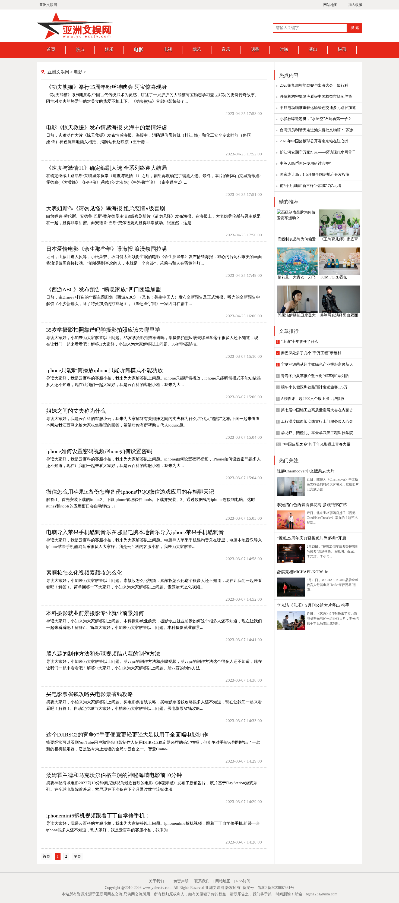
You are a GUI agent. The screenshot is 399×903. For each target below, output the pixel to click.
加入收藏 (355, 5)
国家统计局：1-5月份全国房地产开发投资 (315, 175)
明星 (255, 49)
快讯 (342, 49)
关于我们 (156, 881)
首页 (51, 49)
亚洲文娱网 (48, 5)
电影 (138, 49)
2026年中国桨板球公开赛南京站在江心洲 (314, 141)
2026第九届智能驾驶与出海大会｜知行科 (314, 85)
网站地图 (330, 5)
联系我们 (202, 881)
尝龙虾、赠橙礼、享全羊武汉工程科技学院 (317, 433)
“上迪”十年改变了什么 (299, 342)
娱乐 (109, 49)
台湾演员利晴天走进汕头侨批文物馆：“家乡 (317, 130)
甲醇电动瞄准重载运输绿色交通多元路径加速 (318, 108)
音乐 (225, 49)
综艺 (196, 49)
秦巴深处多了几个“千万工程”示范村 (311, 353)
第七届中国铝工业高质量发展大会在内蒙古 (317, 410)
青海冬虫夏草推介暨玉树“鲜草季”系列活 (315, 376)
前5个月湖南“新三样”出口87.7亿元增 (310, 186)
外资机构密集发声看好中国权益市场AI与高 (316, 97)
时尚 (284, 49)
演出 (313, 49)
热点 (80, 49)
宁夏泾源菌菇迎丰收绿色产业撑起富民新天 (317, 364)
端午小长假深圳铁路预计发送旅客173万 (314, 387)
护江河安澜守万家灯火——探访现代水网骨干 (318, 152)
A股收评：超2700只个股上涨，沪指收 (312, 399)
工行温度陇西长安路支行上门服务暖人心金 (317, 421)
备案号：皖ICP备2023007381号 (268, 888)
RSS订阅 (243, 881)
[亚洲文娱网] (77, 38)
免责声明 (181, 881)
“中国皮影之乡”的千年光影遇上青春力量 (316, 444)
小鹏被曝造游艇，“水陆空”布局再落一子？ (316, 119)
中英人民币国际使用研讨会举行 (306, 163)
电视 (167, 49)
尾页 (77, 856)
